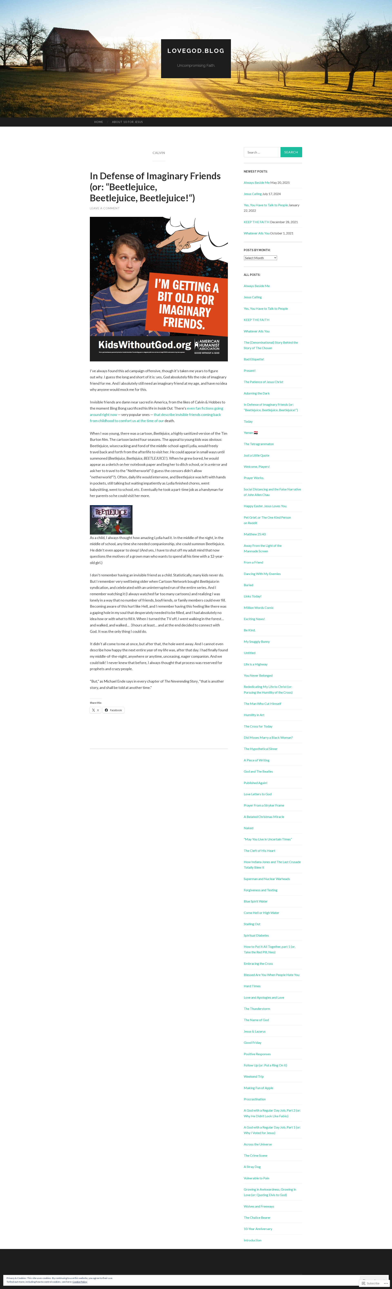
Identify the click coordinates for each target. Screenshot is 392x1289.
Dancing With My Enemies (262, 574)
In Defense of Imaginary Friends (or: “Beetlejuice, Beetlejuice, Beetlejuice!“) (155, 186)
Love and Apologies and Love (264, 997)
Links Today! (253, 596)
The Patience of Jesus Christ (263, 382)
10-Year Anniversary (258, 1229)
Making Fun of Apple (258, 1088)
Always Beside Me (257, 182)
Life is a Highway (255, 664)
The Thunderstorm (257, 1008)
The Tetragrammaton (259, 444)
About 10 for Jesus (127, 122)
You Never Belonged (258, 675)
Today (248, 421)
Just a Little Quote (256, 455)
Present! (250, 370)
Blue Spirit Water (256, 901)
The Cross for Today (258, 726)
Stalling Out (252, 924)
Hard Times (252, 986)
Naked (248, 828)
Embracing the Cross (258, 963)
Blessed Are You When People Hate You (271, 975)
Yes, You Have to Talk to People (266, 205)
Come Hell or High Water (261, 913)
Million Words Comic (259, 607)
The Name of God (256, 1020)
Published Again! (255, 783)
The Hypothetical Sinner (261, 749)
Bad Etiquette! (254, 359)
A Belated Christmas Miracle (264, 817)
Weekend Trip (254, 1076)
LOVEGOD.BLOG (196, 50)
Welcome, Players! (257, 466)
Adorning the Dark (257, 393)
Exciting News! (254, 619)
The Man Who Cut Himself (262, 703)
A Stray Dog (252, 1167)
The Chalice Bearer (257, 1217)
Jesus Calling (253, 194)
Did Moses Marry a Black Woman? (268, 737)
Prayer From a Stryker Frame (264, 805)
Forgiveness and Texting (260, 890)
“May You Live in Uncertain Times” (268, 839)
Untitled (249, 653)
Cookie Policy (79, 1281)
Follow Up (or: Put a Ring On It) (265, 1065)
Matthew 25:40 (255, 534)
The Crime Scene (255, 1155)
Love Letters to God (258, 794)
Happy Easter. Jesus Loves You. (265, 506)
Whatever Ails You (257, 233)
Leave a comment (105, 208)
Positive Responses (257, 1054)
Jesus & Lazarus (255, 1031)
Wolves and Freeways (259, 1206)
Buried (248, 585)
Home (98, 122)
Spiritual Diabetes (256, 935)
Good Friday (252, 1042)
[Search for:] (273, 152)
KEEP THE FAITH (257, 222)
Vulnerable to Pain (256, 1178)
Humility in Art (254, 715)
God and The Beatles (258, 771)
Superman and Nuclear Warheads (267, 879)
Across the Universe (258, 1144)
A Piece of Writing (257, 760)
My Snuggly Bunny (257, 641)
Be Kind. (249, 630)
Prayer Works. (254, 478)
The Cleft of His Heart (259, 850)
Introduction (252, 1240)
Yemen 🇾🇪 (251, 432)
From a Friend (253, 562)
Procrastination (255, 1099)
